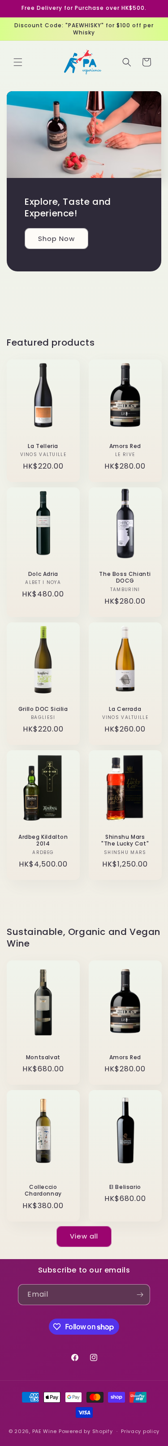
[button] (18, 62)
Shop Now (56, 238)
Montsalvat (43, 1057)
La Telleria (43, 446)
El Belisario (125, 1187)
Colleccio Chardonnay (43, 1190)
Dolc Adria (43, 574)
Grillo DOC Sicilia (43, 708)
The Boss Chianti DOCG (125, 577)
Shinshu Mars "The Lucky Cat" (125, 840)
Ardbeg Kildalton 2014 (43, 840)
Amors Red (125, 446)
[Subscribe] (140, 1294)
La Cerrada (125, 708)
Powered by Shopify (86, 1431)
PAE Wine (44, 1431)
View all (84, 1236)
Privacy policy (140, 1431)
